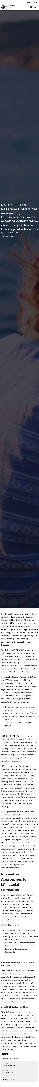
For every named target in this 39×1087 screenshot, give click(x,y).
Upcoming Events (9, 1059)
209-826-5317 (32, 2)
